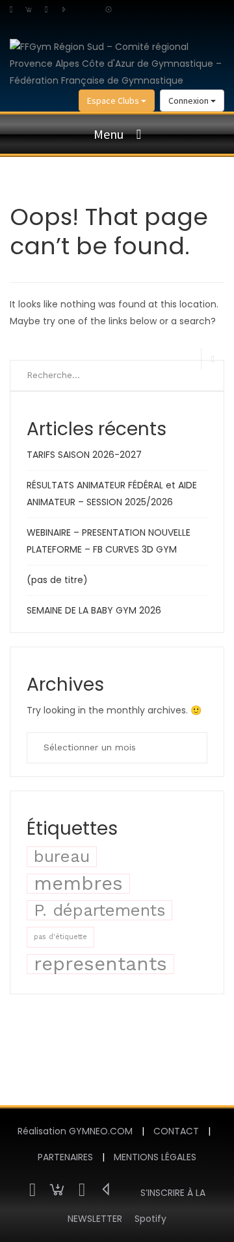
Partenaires (65, 1157)
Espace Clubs (114, 100)
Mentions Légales (155, 1157)
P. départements (99, 910)
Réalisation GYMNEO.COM (75, 1131)
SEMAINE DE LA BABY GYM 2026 (94, 610)
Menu (109, 134)
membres (78, 884)
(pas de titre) (57, 579)
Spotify (150, 1218)
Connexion (189, 100)
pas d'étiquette (60, 937)
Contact (176, 1131)
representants (100, 964)
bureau (62, 856)
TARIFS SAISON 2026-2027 (84, 454)
